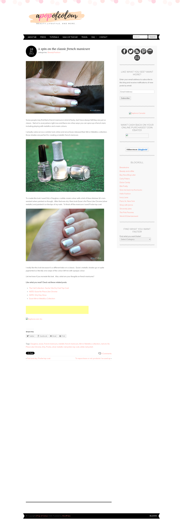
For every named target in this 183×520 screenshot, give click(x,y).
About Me (32, 37)
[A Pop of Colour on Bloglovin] (137, 151)
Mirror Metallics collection (89, 344)
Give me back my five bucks (131, 190)
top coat (76, 347)
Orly (43, 347)
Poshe (48, 347)
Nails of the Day (70, 37)
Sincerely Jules (126, 209)
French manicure (51, 344)
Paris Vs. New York (127, 201)
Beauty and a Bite (127, 171)
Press (43, 37)
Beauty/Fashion (54, 52)
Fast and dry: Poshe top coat (38, 358)
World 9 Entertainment (129, 216)
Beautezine (124, 167)
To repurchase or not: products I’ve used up (92, 358)
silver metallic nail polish (62, 347)
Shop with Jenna (126, 205)
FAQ (92, 37)
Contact (103, 37)
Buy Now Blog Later (128, 175)
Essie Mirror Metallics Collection (42, 298)
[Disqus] (69, 396)
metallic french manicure (68, 344)
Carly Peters (125, 179)
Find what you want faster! (130, 236)
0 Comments (106, 353)
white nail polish (86, 347)
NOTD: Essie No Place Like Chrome (43, 291)
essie (41, 344)
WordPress (66, 516)
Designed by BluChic (153, 516)
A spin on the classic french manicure (64, 49)
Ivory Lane (124, 197)
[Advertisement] (57, 310)
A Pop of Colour (42, 516)
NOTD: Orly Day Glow (37, 295)
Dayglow (34, 344)
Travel (84, 37)
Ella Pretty (124, 186)
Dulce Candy (125, 182)
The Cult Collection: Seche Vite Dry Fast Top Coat (49, 288)
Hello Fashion (125, 194)
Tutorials (54, 37)
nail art (104, 344)
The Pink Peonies (127, 212)
